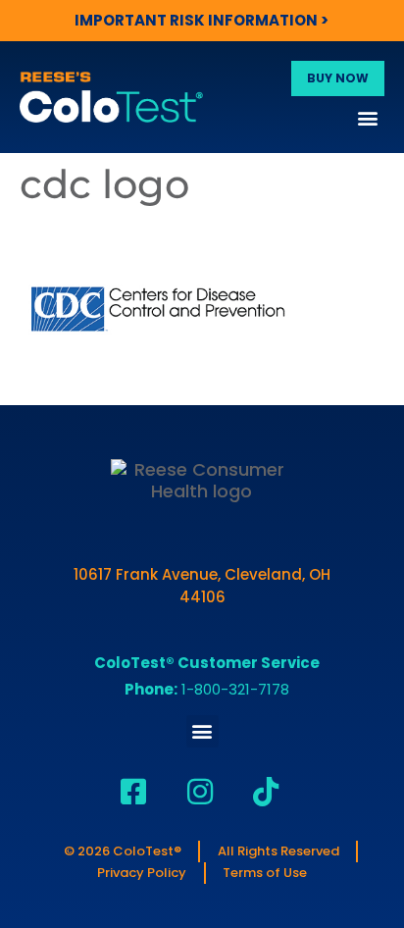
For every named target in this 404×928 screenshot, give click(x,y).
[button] (368, 117)
